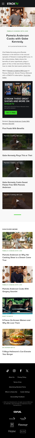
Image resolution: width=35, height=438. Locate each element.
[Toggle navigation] (3, 3)
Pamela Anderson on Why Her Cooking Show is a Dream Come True (16, 257)
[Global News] (23, 418)
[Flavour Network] (23, 425)
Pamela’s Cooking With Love (17, 71)
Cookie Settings (25, 392)
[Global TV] (12, 418)
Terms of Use (17, 382)
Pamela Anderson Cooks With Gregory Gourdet (15, 290)
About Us (11, 377)
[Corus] (17, 412)
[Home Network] (12, 431)
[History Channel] (12, 425)
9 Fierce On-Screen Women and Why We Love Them (16, 321)
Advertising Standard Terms (17, 387)
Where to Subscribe (11, 392)
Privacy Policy (22, 377)
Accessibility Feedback (17, 397)
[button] (17, 142)
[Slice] (23, 431)
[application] (17, 141)
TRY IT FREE (10, 113)
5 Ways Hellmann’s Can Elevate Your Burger (16, 353)
